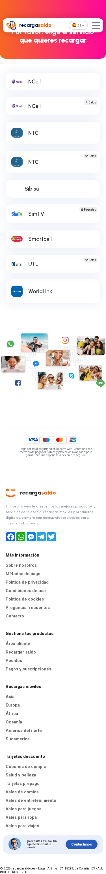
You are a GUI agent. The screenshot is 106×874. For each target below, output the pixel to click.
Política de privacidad (27, 582)
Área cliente (18, 643)
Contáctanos (81, 844)
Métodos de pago (23, 573)
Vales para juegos (23, 808)
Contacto (15, 616)
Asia (10, 696)
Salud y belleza (21, 775)
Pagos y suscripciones (28, 669)
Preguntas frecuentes (28, 607)
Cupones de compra (26, 766)
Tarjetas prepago (23, 783)
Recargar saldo (21, 652)
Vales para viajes (22, 825)
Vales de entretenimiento (31, 800)
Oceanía (14, 722)
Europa (13, 705)
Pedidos (14, 660)
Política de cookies (25, 599)
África (12, 713)
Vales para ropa (21, 817)
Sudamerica (18, 738)
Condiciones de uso (26, 590)
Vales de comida (22, 791)
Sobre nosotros (21, 565)
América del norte (24, 730)
